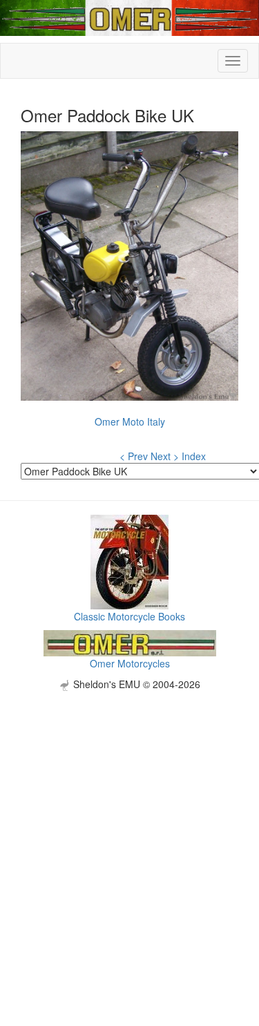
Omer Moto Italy (130, 421)
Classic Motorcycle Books (129, 616)
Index (194, 456)
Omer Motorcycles (130, 663)
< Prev (133, 456)
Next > (165, 456)
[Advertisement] (129, 820)
